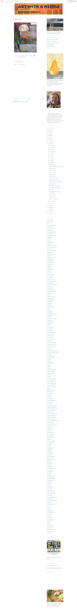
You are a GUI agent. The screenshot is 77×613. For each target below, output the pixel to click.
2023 (49, 130)
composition (49, 260)
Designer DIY (49, 288)
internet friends (50, 356)
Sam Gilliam (49, 471)
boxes (48, 240)
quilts (48, 461)
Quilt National (50, 456)
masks (48, 395)
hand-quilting (49, 335)
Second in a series (52, 195)
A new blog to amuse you (54, 178)
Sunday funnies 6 (52, 176)
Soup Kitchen (49, 487)
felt (47, 308)
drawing (48, 293)
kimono (48, 366)
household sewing (50, 344)
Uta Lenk (49, 514)
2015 (49, 203)
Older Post (42, 98)
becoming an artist (50, 235)
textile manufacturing (51, 500)
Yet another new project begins (55, 187)
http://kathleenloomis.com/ (52, 565)
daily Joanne (49, 279)
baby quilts (49, 233)
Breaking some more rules (54, 180)
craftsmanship (49, 269)
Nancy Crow (49, 422)
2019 (49, 137)
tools (48, 507)
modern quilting (50, 400)
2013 (49, 207)
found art (48, 320)
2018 (49, 139)
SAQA (48, 473)
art (47, 223)
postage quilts (49, 441)
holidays (48, 340)
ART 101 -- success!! (53, 198)
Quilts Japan (49, 463)
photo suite (49, 434)
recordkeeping (50, 468)
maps (48, 388)
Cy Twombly (49, 276)
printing (48, 446)
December (52, 145)
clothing (48, 252)
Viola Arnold (49, 519)
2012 (49, 209)
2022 (49, 131)
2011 (49, 211)
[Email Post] (34, 55)
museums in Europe (51, 407)
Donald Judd (49, 289)
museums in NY (50, 415)
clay (48, 249)
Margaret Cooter (50, 390)
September (52, 151)
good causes (49, 327)
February (51, 164)
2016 (49, 143)
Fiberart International (51, 313)
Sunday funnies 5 (52, 183)
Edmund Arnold (50, 296)
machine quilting (50, 385)
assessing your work (51, 232)
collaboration (49, 254)
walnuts (48, 521)
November (52, 147)
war (47, 522)
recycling (49, 470)
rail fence (49, 465)
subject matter (49, 490)
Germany (48, 323)
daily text (49, 286)
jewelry (48, 361)
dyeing (48, 294)
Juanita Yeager (50, 362)
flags (48, 317)
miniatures (49, 398)
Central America (50, 245)
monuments (49, 402)
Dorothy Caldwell (50, 291)
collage (48, 255)
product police (50, 448)
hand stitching (50, 332)
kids (48, 364)
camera (48, 243)
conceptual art (50, 262)
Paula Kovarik (50, 432)
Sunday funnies (50, 492)
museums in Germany (51, 408)
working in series (50, 529)
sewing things (49, 480)
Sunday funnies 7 (52, 168)
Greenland (49, 328)
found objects (49, 322)
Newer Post (16, 98)
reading (48, 466)
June (51, 156)
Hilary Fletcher (50, 339)
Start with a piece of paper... (54, 185)
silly (48, 485)
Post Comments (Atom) (24, 101)
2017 (49, 141)
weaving (48, 524)
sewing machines (50, 478)
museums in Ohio (50, 417)
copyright (49, 266)
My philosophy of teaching (52, 39)
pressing (48, 444)
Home (29, 98)
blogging (49, 237)
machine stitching (50, 386)
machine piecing (50, 383)
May (51, 158)
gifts (48, 325)
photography (49, 436)
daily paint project (50, 281)
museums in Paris (50, 419)
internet (48, 354)
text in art (49, 499)
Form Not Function (51, 318)
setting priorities (50, 476)
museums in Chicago (51, 405)
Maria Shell (49, 391)
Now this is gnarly (53, 172)
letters (48, 376)
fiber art (48, 312)
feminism (49, 310)
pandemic (49, 429)
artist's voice (49, 228)
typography (49, 510)
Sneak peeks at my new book (53, 43)
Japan (48, 359)
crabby (48, 267)
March (51, 162)
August (51, 153)
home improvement (51, 342)
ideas (48, 347)
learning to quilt (50, 371)
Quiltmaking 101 (50, 44)
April (51, 160)
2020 (49, 135)
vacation (48, 516)
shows (48, 482)
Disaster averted (52, 170)
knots (48, 368)
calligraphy (49, 242)
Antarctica (49, 220)
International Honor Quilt (52, 351)
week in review (50, 526)
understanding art (50, 512)
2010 (49, 213)
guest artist (49, 330)
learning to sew (50, 373)
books (48, 238)
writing (48, 533)
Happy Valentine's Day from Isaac (56, 182)
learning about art (50, 369)
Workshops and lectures (51, 41)
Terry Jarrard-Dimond (51, 497)
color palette (49, 259)
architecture (49, 221)
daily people (49, 283)
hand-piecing (49, 334)
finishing (48, 315)
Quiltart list (49, 458)
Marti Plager (49, 393)
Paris (48, 431)
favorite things (50, 306)
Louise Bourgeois (50, 381)
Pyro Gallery (49, 453)
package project (50, 425)
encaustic (49, 301)
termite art (49, 495)
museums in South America (52, 420)
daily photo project (51, 284)
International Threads (51, 352)
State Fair (49, 488)
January (51, 201)
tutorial (48, 509)
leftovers (48, 374)
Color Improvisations (51, 257)
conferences (49, 264)
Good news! (51, 189)
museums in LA (50, 412)
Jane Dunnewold (50, 357)
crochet (48, 272)
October (51, 149)
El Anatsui (49, 298)
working (48, 527)
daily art (48, 278)
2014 (49, 205)
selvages (48, 475)
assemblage (49, 230)
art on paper (49, 226)
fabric (48, 305)
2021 (49, 133)
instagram (49, 349)
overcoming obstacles (51, 424)
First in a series (52, 197)
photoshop (49, 437)
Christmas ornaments (51, 247)
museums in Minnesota (51, 414)
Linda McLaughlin (51, 380)
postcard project (50, 442)
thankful (48, 502)
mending (48, 397)
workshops (49, 531)
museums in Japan (50, 410)
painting (48, 427)
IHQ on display (52, 174)
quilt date (49, 454)
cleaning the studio (51, 250)
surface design (50, 493)
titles (48, 505)
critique (48, 271)
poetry (48, 439)
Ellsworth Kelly (50, 300)
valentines (49, 517)
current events (49, 274)
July (51, 155)
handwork (49, 337)
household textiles (50, 346)
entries (48, 303)
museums (49, 403)
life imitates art (50, 378)
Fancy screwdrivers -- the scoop (55, 166)
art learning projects (51, 225)
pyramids (49, 451)
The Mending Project (51, 46)
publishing (49, 449)
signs (48, 483)
